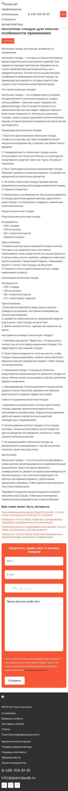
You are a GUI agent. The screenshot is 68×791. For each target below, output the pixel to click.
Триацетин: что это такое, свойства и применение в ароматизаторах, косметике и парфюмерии (32, 535)
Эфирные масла (11, 757)
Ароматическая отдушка (16, 741)
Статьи (6, 729)
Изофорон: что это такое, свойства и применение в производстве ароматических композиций (32, 521)
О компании (8, 713)
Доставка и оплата (13, 724)
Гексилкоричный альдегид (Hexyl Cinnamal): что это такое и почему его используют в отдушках (33, 513)
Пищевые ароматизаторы (17, 746)
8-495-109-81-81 (39, 14)
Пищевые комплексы (14, 752)
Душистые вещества (14, 762)
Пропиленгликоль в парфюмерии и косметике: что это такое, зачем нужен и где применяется (34, 528)
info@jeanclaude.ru (35, 670)
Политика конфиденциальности (21, 734)
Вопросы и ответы (12, 718)
